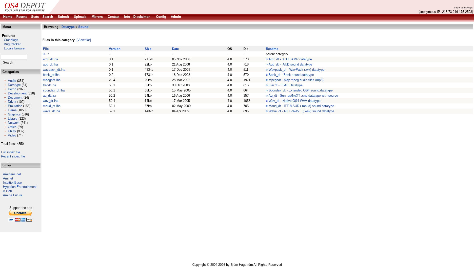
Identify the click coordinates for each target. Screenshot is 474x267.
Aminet (8, 178)
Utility (12, 131)
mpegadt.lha (51, 80)
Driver (12, 102)
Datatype (14, 85)
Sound (83, 27)
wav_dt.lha (50, 101)
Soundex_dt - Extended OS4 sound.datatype (301, 90)
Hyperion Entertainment (20, 187)
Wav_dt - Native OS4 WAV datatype (294, 101)
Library (13, 118)
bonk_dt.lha (51, 75)
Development (17, 93)
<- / (46, 54)
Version (114, 49)
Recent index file (13, 156)
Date (175, 49)
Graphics (14, 114)
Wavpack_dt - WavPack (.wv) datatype (296, 69)
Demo (12, 89)
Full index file (10, 152)
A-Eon (7, 191)
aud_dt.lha (50, 64)
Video (12, 135)
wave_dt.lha (51, 111)
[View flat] (84, 40)
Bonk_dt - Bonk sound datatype (291, 75)
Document (15, 97)
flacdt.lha (49, 85)
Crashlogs (9, 40)
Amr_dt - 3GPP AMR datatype (290, 59)
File (46, 49)
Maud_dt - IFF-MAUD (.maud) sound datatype (301, 106)
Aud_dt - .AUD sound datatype (290, 64)
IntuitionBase (12, 182)
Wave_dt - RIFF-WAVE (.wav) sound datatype (301, 111)
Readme (272, 49)
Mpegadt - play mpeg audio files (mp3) (296, 80)
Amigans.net (12, 174)
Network (14, 123)
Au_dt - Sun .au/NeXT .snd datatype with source (303, 95)
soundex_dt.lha (54, 90)
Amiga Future (12, 195)
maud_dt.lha (51, 106)
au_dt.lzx (49, 95)
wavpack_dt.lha (54, 69)
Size (148, 49)
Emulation (15, 106)
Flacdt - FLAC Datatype (285, 85)
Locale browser (13, 48)
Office (12, 127)
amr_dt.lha (50, 59)
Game (12, 110)
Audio (12, 81)
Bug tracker (10, 44)
